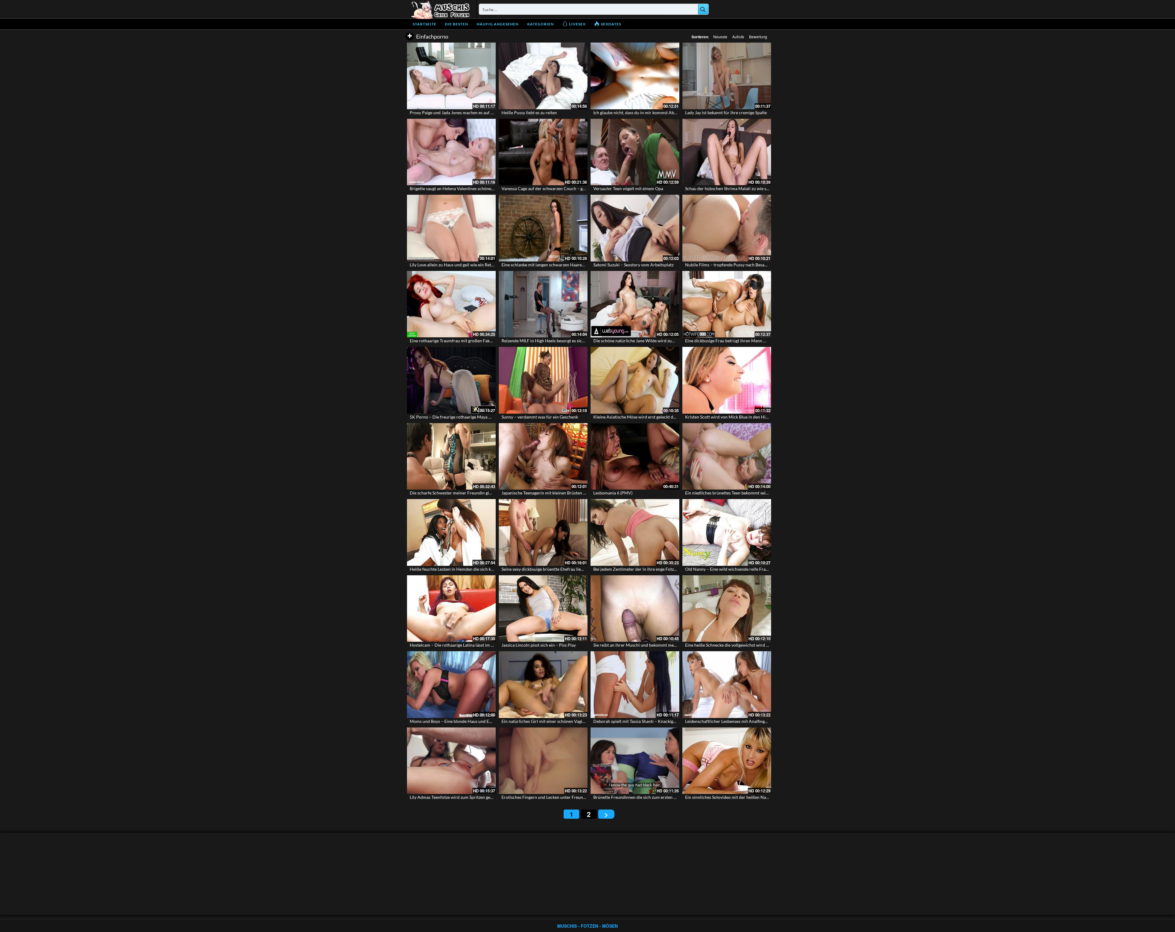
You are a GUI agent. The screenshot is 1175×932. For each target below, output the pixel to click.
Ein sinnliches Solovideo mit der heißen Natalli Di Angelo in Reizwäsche (753, 797)
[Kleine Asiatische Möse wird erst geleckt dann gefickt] (635, 380)
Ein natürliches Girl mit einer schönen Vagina (544, 721)
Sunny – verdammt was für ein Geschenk (540, 416)
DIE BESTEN (456, 24)
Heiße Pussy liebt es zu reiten (529, 112)
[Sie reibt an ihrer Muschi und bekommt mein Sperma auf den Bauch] (635, 608)
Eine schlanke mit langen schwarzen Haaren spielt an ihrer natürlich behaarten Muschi (583, 264)
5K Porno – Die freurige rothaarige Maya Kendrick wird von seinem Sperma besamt (489, 416)
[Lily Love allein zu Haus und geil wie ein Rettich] (451, 228)
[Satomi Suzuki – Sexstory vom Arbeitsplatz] (635, 228)
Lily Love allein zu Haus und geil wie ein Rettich (454, 264)
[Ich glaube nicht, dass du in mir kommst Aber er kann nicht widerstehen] (635, 76)
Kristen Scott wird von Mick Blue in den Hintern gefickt (737, 416)
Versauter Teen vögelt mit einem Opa (628, 188)
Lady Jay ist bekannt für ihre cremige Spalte (726, 112)
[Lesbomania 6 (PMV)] (635, 456)
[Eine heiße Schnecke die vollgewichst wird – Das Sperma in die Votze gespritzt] (726, 608)
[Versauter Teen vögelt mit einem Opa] (635, 152)
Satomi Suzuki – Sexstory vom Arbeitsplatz (633, 264)
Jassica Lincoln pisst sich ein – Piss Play (539, 645)
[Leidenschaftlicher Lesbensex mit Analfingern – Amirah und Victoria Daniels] (726, 684)
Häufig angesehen (498, 24)
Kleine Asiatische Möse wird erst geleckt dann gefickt (643, 416)
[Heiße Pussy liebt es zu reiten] (543, 76)
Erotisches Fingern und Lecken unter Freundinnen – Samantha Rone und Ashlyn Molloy (584, 797)
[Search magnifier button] (703, 9)
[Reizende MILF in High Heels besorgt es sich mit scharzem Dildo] (543, 304)
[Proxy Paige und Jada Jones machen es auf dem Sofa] (451, 76)
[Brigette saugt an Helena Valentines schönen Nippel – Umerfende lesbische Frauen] (451, 152)
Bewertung (758, 36)
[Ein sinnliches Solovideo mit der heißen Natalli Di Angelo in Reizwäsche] (726, 760)
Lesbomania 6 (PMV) (612, 492)
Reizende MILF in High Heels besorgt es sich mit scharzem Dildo (562, 340)
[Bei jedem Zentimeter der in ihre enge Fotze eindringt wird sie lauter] (635, 532)
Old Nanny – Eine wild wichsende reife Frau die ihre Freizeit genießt (749, 569)
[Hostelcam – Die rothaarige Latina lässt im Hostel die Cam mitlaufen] (451, 608)
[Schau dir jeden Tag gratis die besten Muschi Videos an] (440, 9)
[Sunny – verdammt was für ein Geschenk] (543, 380)
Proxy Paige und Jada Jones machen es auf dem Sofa (459, 112)
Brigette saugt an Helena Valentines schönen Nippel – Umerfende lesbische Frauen (488, 188)
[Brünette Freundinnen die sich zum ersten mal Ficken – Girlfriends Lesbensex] (635, 760)
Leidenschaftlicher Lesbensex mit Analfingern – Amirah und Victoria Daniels (757, 721)
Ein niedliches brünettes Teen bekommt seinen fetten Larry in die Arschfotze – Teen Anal (768, 492)
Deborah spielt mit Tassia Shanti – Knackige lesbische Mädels (650, 721)
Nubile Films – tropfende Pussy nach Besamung (730, 264)
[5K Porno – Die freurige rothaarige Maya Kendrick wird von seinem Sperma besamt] (451, 380)
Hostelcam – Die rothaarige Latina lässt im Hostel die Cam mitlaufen (474, 645)
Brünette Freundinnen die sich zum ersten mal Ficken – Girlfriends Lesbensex (666, 797)
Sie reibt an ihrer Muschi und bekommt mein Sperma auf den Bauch (657, 645)
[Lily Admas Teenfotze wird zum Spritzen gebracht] (451, 760)
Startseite (424, 24)
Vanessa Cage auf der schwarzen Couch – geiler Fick (551, 188)
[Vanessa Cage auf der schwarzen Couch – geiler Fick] (543, 152)
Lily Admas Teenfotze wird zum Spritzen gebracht (456, 797)
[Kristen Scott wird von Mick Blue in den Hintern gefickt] (726, 380)
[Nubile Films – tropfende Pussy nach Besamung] (726, 228)
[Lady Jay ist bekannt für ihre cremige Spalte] (726, 76)
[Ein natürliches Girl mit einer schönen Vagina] (543, 684)
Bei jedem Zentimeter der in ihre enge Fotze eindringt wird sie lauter (657, 569)
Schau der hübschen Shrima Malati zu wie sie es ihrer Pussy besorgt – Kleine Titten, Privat (769, 188)
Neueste (720, 36)
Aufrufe (738, 36)
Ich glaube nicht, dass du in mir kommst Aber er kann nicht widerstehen (660, 112)
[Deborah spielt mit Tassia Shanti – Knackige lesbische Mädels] (635, 684)
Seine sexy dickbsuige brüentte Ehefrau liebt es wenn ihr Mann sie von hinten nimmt (581, 569)
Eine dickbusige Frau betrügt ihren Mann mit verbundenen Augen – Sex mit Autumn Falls (769, 340)
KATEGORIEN (540, 24)
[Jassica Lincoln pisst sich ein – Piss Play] (543, 608)
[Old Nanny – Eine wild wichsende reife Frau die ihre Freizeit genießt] (726, 532)
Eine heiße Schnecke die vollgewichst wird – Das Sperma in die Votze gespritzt (758, 645)
